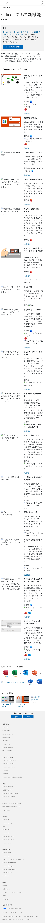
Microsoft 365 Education (9, 796)
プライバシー (19, 916)
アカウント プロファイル (9, 760)
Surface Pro (5, 727)
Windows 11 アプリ (7, 750)
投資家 (4, 895)
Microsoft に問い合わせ (9, 916)
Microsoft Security (7, 823)
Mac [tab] (25, 69)
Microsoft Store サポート (9, 767)
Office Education (7, 800)
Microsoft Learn (6, 856)
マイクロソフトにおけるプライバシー (12, 892)
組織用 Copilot (6, 737)
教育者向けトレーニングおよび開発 (12, 803)
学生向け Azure (6, 810)
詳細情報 (27, 113)
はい (16, 716)
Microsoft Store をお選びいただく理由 (12, 777)
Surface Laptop (6, 730)
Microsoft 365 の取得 (13, 47)
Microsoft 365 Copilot (8, 839)
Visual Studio (6, 876)
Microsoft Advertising (8, 836)
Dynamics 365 (6, 829)
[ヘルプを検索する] (7, 2)
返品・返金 (5, 770)
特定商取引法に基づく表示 (31, 916)
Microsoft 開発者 (7, 852)
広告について (15, 919)
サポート (5, 7)
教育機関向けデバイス (8, 790)
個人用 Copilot (6, 740)
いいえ (28, 716)
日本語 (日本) (9, 905)
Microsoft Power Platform (9, 869)
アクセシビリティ (7, 899)
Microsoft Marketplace (8, 866)
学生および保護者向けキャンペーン (12, 806)
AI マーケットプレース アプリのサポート (13, 859)
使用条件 (5, 919)
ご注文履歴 (5, 773)
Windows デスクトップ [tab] (12, 69)
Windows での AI (7, 744)
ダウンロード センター (8, 763)
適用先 (5, 19)
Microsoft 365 (6, 833)
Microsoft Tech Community (9, 862)
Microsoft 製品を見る (8, 747)
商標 (9, 919)
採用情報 (5, 885)
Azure (4, 826)
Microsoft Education (8, 786)
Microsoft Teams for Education (10, 793)
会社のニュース (7, 889)
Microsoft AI (6, 819)
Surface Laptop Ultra (8, 734)
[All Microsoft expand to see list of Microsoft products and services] (2, 2)
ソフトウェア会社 (7, 872)
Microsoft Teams (7, 843)
